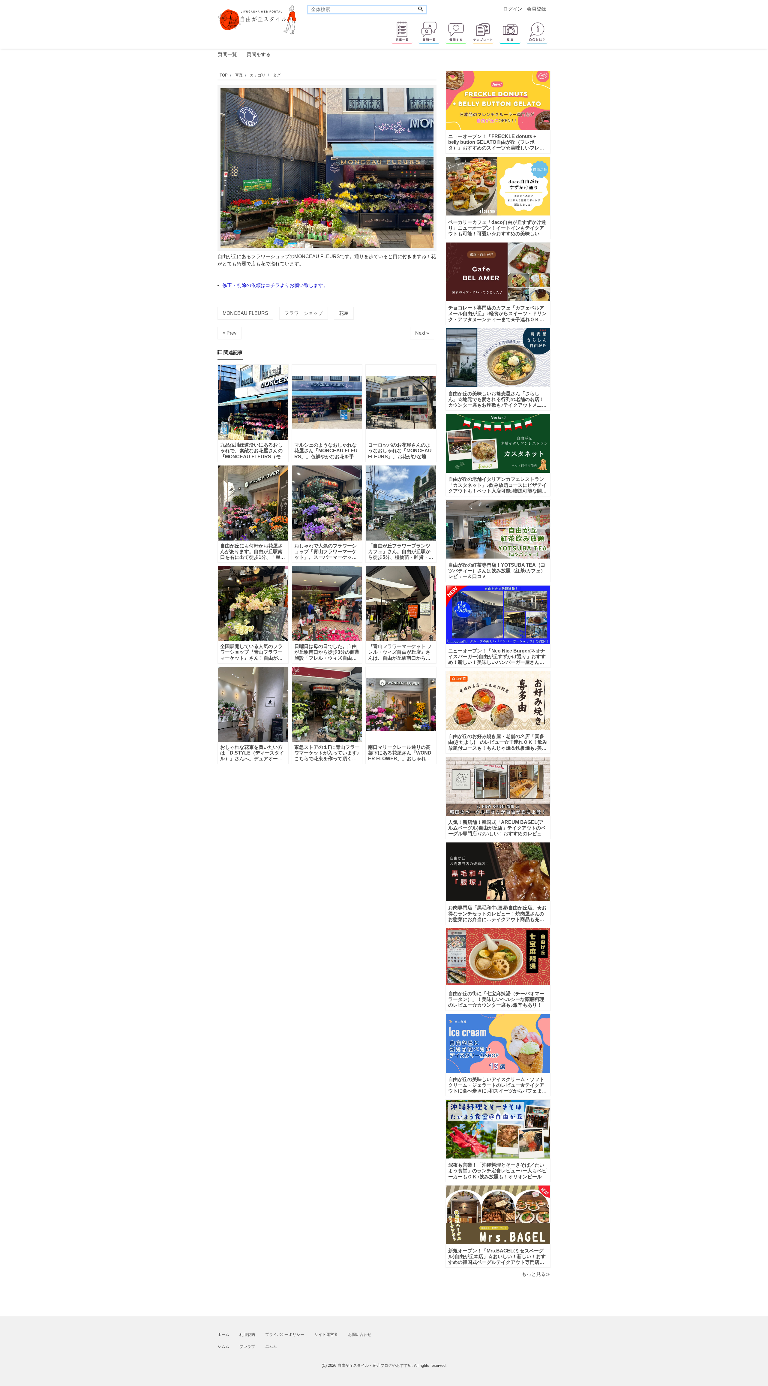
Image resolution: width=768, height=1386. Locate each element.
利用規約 (247, 1334)
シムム (223, 1346)
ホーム (223, 1334)
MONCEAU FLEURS (245, 313)
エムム (271, 1346)
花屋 (344, 313)
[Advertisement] (189, 251)
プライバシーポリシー (284, 1334)
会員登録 (536, 8)
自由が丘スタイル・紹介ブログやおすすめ (375, 1365)
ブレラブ (247, 1346)
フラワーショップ (303, 313)
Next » (422, 333)
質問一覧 (227, 54)
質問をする (259, 54)
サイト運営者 (326, 1334)
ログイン (512, 8)
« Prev (229, 333)
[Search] (421, 9)
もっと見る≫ (536, 1274)
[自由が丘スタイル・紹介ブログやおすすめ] (258, 19)
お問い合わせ (359, 1334)
